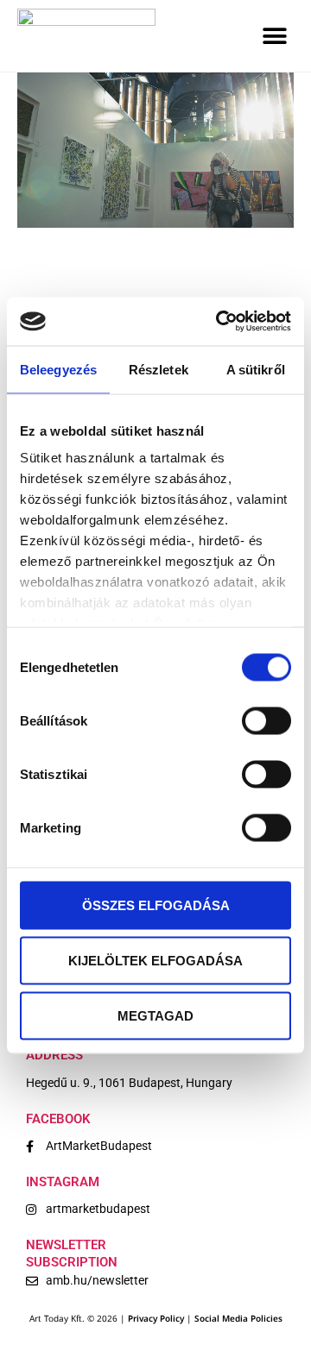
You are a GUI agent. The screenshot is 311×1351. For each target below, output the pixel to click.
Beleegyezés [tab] (58, 368)
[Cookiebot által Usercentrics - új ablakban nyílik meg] (219, 322)
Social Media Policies (238, 1318)
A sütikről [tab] (255, 368)
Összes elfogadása (156, 904)
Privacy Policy (156, 1318)
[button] (274, 35)
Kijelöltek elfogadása (155, 959)
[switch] (266, 720)
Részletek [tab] (158, 368)
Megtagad (155, 1015)
